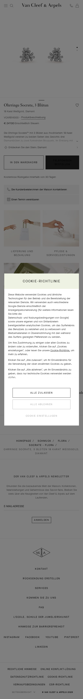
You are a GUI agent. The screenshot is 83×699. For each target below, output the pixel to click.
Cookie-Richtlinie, (60, 350)
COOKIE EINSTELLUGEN (42, 415)
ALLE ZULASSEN (41, 392)
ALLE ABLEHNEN (41, 404)
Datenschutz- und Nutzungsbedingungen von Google (38, 317)
